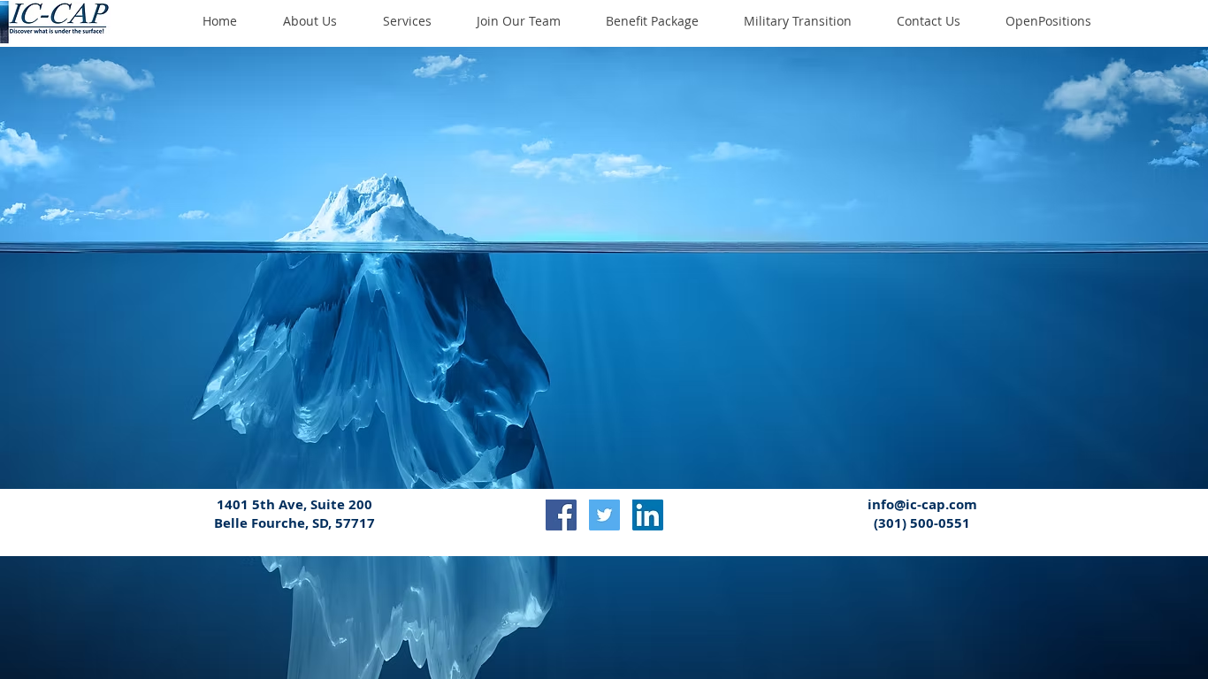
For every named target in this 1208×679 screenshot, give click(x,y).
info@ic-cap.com (922, 504)
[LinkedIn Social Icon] (647, 515)
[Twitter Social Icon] (604, 515)
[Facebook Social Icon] (561, 515)
